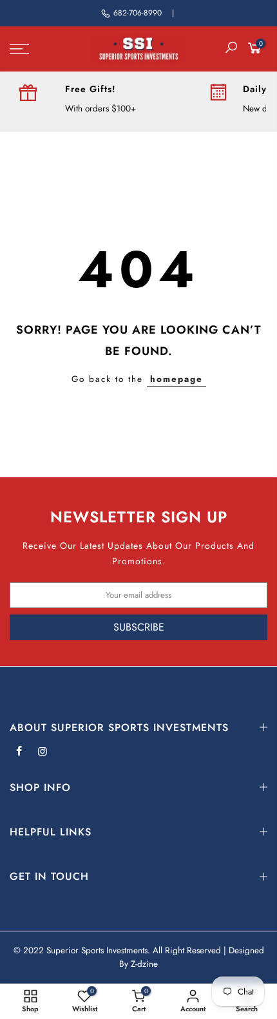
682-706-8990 (137, 13)
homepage (176, 379)
